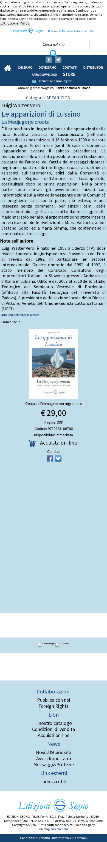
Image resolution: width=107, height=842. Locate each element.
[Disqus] (53, 539)
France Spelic (10, 322)
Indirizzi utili (53, 782)
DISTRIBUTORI (93, 67)
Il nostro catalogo (53, 723)
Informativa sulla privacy (69, 838)
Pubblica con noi (53, 700)
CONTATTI (70, 67)
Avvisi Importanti (53, 758)
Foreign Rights (53, 706)
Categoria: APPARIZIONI (49, 97)
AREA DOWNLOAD (44, 74)
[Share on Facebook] (50, 458)
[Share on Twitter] (58, 458)
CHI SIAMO (25, 67)
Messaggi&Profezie (53, 765)
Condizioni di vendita (53, 729)
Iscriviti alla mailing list (55, 81)
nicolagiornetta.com (53, 829)
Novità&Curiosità (53, 752)
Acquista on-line (58, 442)
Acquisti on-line (53, 735)
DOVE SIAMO (48, 67)
